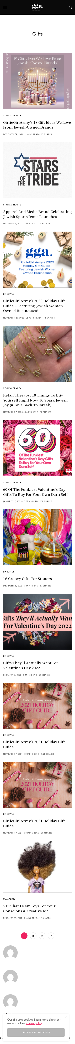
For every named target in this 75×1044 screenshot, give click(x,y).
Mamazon (9, 899)
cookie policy (34, 1023)
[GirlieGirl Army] (37, 7)
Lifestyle (8, 294)
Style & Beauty (12, 115)
